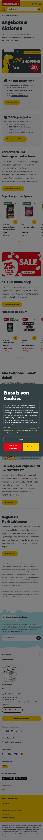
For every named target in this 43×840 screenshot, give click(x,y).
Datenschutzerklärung (14, 430)
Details (21, 439)
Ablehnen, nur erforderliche (13, 446)
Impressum (33, 428)
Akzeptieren (31, 447)
